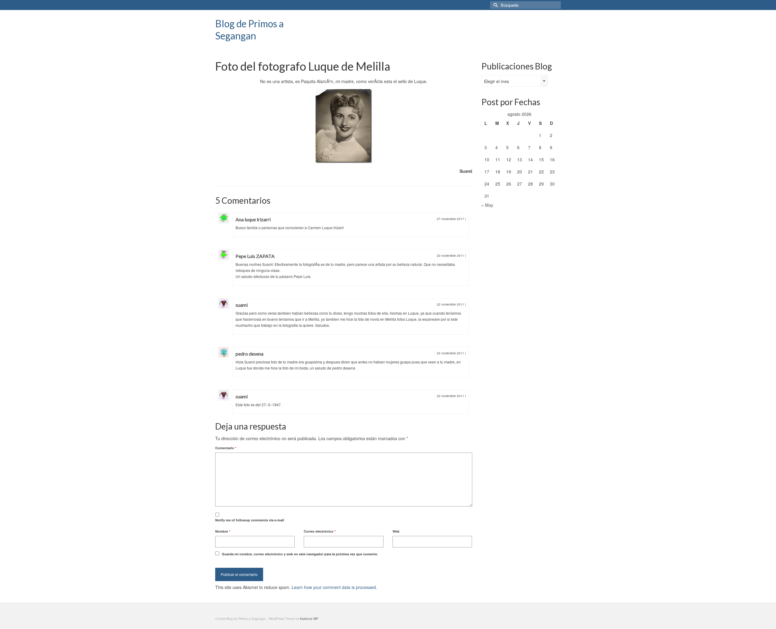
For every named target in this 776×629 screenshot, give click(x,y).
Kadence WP (309, 619)
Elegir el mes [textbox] (496, 81)
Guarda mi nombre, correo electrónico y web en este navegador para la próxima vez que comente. (300, 554)
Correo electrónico (320, 531)
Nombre (222, 531)
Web (396, 531)
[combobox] (514, 81)
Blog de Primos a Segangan (249, 30)
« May (487, 205)
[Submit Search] (494, 5)
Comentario (225, 448)
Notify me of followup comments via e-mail (249, 520)
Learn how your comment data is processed (334, 587)
